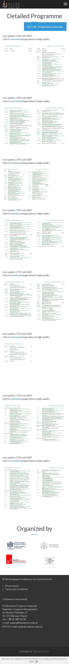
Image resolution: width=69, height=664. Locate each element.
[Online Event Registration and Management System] (34, 652)
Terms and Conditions (16, 589)
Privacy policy (12, 585)
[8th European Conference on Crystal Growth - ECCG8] (10, 4)
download (16, 39)
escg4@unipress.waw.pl (30, 627)
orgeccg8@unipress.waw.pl (24, 623)
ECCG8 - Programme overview (45, 26)
